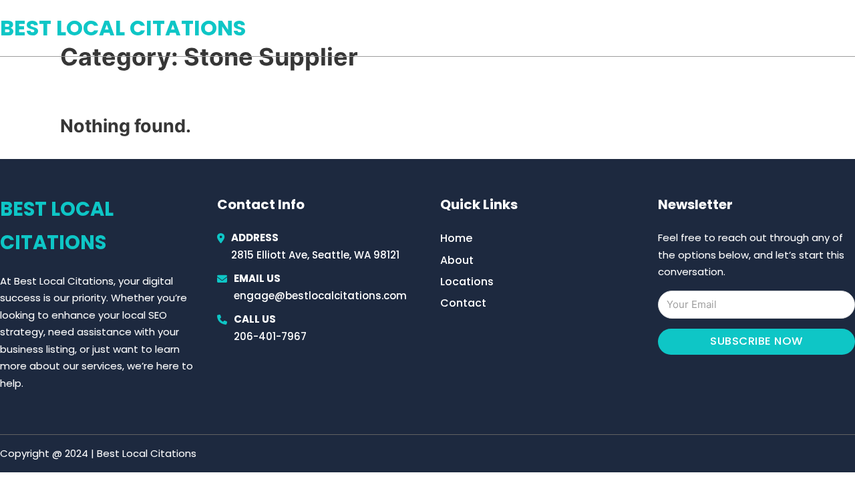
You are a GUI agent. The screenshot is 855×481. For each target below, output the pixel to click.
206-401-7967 (270, 336)
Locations (760, 28)
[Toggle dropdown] (850, 28)
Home (700, 28)
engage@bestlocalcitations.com (320, 296)
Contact (463, 303)
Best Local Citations (123, 28)
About (457, 260)
